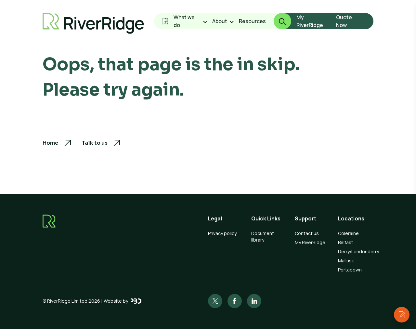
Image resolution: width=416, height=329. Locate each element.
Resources (252, 21)
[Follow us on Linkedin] (254, 301)
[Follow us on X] (215, 301)
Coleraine (348, 233)
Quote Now (344, 21)
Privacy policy (222, 233)
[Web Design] (136, 301)
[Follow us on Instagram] (235, 301)
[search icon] (278, 21)
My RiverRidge (309, 21)
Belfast (345, 242)
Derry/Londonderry (355, 251)
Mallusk (346, 260)
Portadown (350, 270)
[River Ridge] (93, 23)
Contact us (307, 233)
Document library (262, 236)
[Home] (165, 21)
